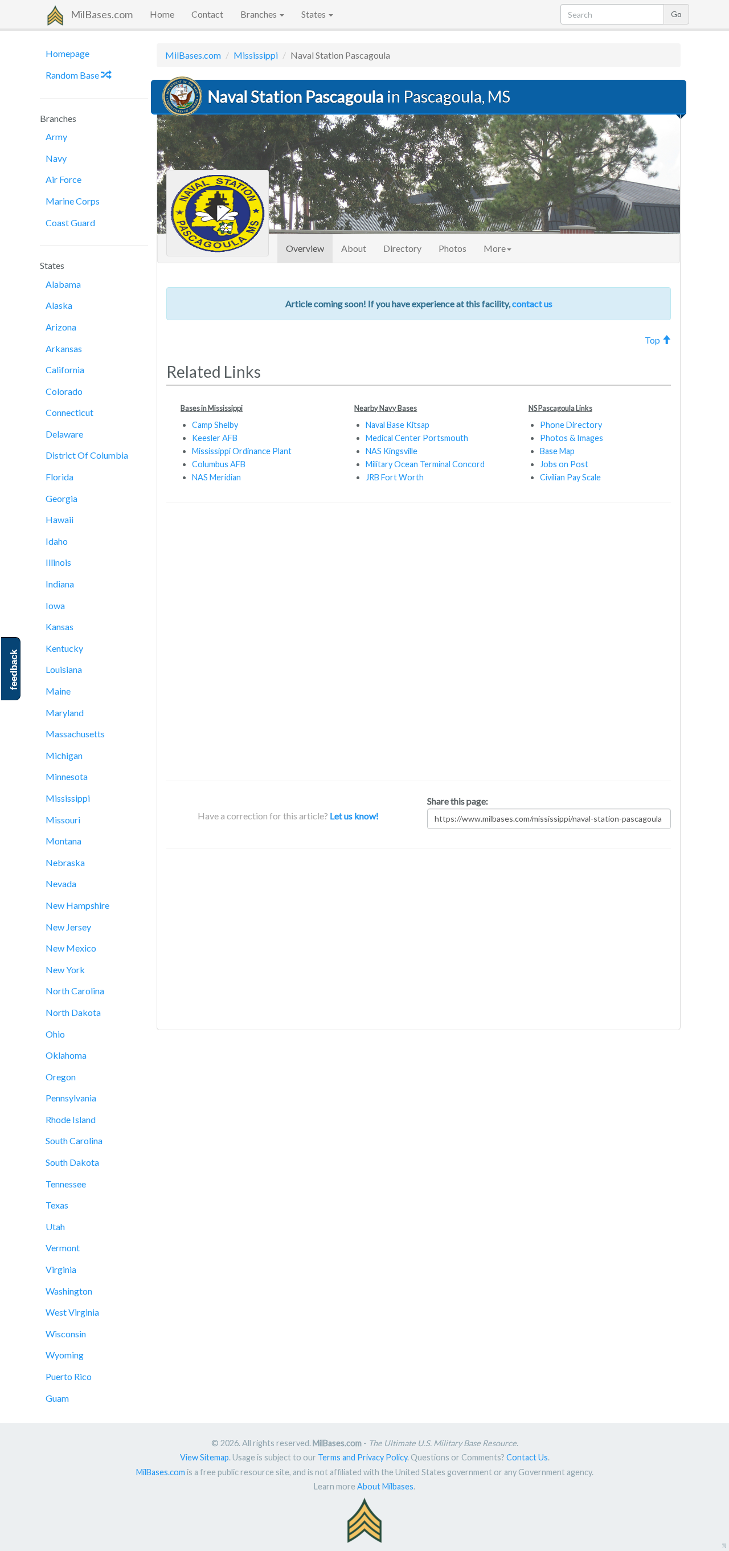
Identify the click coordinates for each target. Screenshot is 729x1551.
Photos (452, 248)
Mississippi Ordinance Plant (242, 451)
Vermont (63, 1247)
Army (56, 136)
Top (653, 339)
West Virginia (72, 1312)
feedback (14, 670)
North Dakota (73, 1012)
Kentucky (64, 648)
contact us (532, 303)
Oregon (61, 1076)
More (495, 248)
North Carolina (75, 990)
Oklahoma (66, 1055)
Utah (55, 1226)
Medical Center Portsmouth (417, 438)
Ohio (55, 1033)
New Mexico (71, 947)
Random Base (73, 75)
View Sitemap (204, 1457)
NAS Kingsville (391, 451)
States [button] (314, 14)
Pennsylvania (71, 1097)
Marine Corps (73, 200)
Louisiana (64, 669)
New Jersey (68, 926)
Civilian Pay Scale (570, 477)
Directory (402, 248)
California (65, 369)
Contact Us (527, 1457)
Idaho (57, 541)
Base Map (557, 451)
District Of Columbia (87, 455)
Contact (207, 14)
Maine (58, 690)
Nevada (61, 883)
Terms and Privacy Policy (362, 1457)
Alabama (63, 284)
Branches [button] (259, 14)
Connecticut (69, 412)
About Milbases (385, 1486)
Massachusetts (75, 733)
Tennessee (66, 1183)
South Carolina (74, 1140)
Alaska (59, 305)
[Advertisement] (418, 642)
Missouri (63, 819)
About (353, 248)
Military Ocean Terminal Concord (425, 464)
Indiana (60, 583)
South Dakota (72, 1162)
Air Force (63, 179)
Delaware (64, 433)
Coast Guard (70, 222)
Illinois (58, 562)
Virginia (61, 1269)
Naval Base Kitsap (397, 425)
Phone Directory (571, 425)
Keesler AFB (214, 438)
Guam (57, 1398)
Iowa (55, 605)
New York (65, 969)
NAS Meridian (216, 477)
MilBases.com (102, 14)
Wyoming (65, 1354)
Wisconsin (66, 1333)
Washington (69, 1290)
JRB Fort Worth (395, 477)
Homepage (67, 53)
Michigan (64, 755)
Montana (63, 840)
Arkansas (64, 348)
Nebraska (65, 862)
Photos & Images (571, 438)
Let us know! (354, 815)
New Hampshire (77, 905)
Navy (56, 158)
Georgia (61, 498)
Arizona (61, 326)
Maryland (65, 712)
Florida (59, 476)
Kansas (59, 626)
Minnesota (67, 776)
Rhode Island (71, 1119)
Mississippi (68, 798)
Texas (57, 1204)
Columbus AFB (218, 464)
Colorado (64, 391)
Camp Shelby (215, 425)
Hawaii (59, 519)
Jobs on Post (564, 464)
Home (162, 14)
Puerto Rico (69, 1376)
